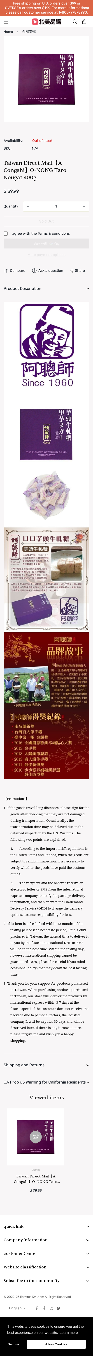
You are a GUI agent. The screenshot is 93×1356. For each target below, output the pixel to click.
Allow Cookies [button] (56, 1344)
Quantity (11, 206)
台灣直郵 (29, 32)
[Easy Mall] (46, 21)
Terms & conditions (54, 233)
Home (8, 32)
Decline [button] (13, 1344)
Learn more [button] (69, 1333)
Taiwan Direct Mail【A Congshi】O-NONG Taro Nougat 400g (35, 1179)
